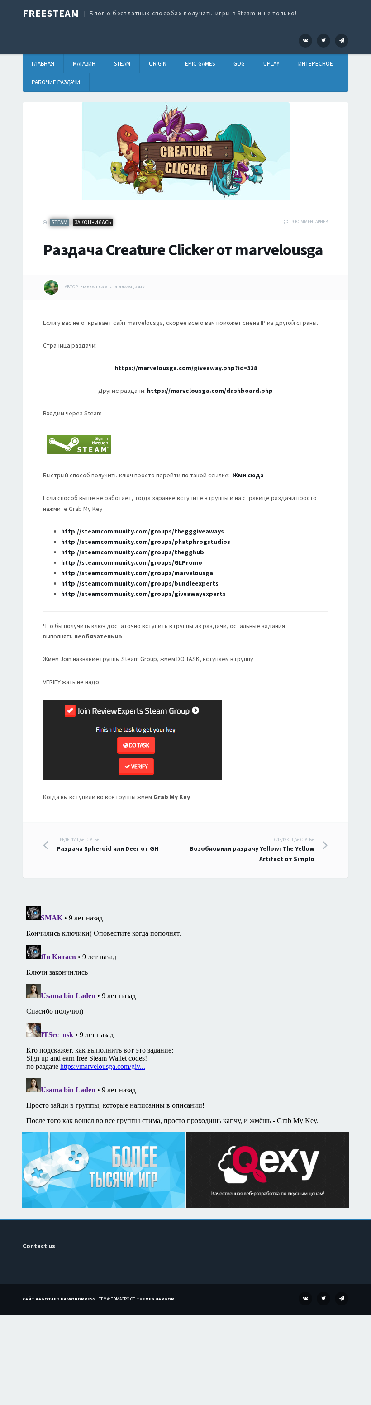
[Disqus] (185, 1015)
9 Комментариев (310, 221)
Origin (157, 63)
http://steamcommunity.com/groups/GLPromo (131, 562)
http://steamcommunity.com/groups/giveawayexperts (144, 594)
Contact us (39, 1246)
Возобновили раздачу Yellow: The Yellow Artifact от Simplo (252, 850)
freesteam (94, 287)
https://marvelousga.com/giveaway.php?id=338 (185, 368)
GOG (239, 63)
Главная (43, 63)
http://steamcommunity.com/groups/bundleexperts (140, 583)
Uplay (271, 63)
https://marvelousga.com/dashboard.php (210, 390)
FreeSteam (51, 13)
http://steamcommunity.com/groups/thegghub (132, 552)
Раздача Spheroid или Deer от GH (107, 845)
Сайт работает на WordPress (59, 1299)
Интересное (315, 63)
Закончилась (93, 222)
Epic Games (200, 63)
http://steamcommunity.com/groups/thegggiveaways (142, 531)
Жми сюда (248, 475)
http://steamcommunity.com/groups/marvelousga (137, 573)
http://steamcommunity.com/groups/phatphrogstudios (145, 542)
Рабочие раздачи (56, 82)
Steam (122, 63)
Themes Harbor (155, 1299)
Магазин (84, 63)
